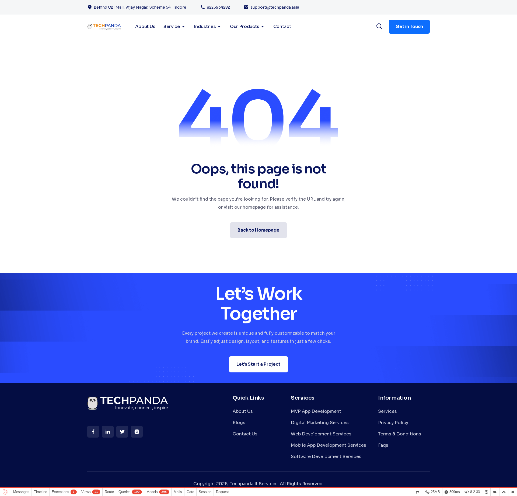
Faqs (383, 445)
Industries (205, 26)
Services (387, 411)
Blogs (239, 422)
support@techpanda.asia (274, 7)
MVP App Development (316, 411)
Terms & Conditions (399, 434)
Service (171, 26)
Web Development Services (321, 434)
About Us (243, 411)
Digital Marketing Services (320, 422)
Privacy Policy (393, 422)
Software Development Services (326, 456)
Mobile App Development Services (328, 445)
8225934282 (218, 7)
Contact (282, 26)
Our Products (244, 26)
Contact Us (245, 434)
